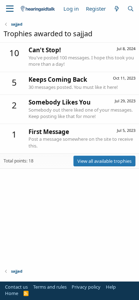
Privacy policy (86, 287)
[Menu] (9, 9)
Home (11, 293)
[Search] (131, 8)
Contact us (16, 287)
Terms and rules (50, 287)
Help (111, 287)
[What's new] (116, 8)
